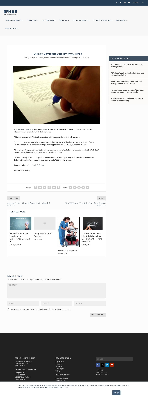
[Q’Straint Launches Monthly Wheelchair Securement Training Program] (93, 223)
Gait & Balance (48, 21)
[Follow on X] (102, 365)
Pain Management (79, 21)
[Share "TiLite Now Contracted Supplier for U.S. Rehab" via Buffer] (49, 187)
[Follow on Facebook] (98, 365)
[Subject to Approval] (69, 232)
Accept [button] (116, 393)
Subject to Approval (67, 250)
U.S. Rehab (18, 129)
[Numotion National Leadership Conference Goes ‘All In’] (20, 223)
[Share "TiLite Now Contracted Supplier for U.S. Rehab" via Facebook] (35, 187)
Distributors (38, 58)
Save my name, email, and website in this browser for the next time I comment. (40, 309)
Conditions (31, 21)
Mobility (63, 21)
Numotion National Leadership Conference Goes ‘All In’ (20, 237)
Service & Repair (69, 58)
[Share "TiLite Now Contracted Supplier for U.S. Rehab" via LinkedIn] (44, 187)
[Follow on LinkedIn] (107, 365)
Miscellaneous (50, 58)
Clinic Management (13, 21)
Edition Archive (11, 29)
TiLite (45, 129)
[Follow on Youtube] (112, 365)
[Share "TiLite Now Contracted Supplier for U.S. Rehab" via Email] (54, 187)
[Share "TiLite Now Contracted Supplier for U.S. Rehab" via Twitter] (40, 187)
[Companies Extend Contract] (45, 223)
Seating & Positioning (102, 21)
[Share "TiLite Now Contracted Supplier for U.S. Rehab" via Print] (58, 187)
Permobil (29, 129)
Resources (120, 21)
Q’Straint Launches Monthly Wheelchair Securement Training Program (92, 237)
